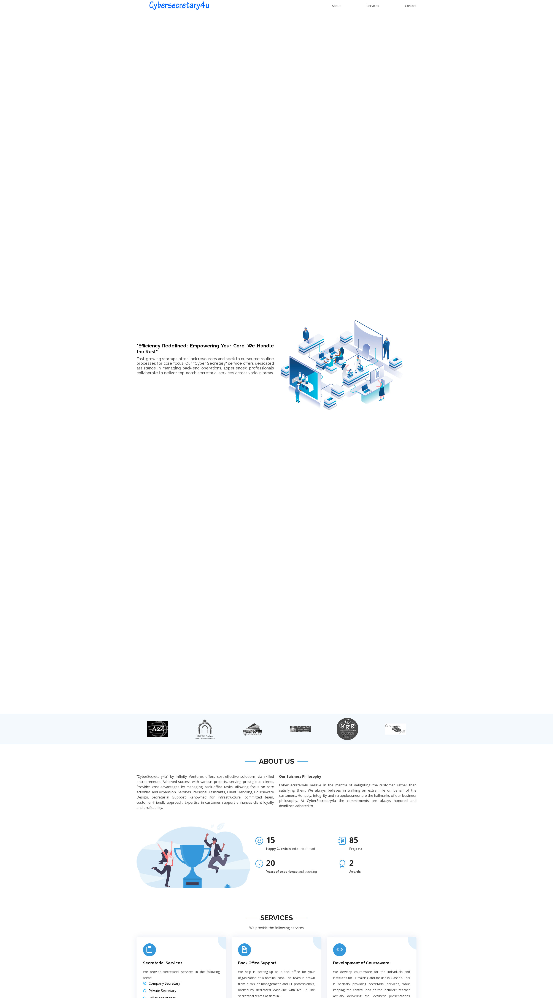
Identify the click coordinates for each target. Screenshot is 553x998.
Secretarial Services (162, 963)
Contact (410, 5)
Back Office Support (257, 963)
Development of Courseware (361, 963)
